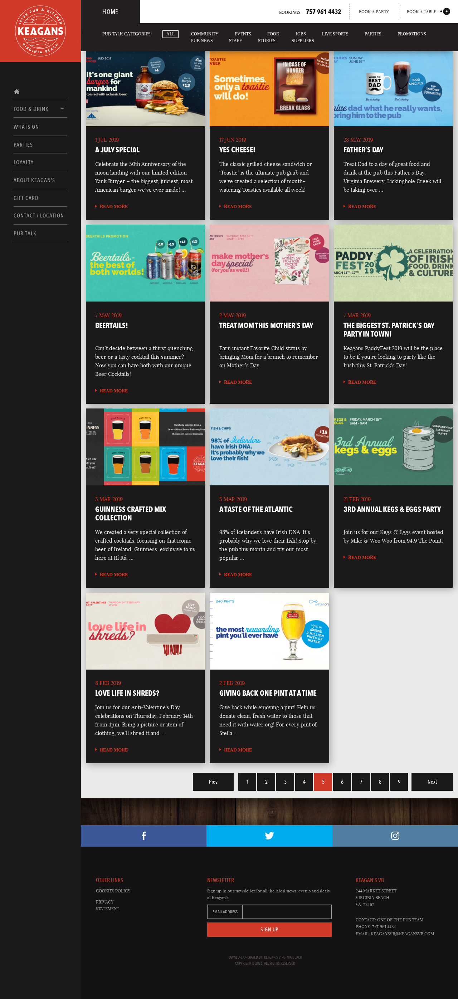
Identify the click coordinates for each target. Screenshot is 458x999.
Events (243, 33)
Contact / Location (39, 215)
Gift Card (26, 198)
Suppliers (303, 40)
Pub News (202, 40)
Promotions (412, 33)
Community (205, 33)
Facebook (143, 836)
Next (432, 782)
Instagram (395, 836)
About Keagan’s (34, 180)
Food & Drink (31, 109)
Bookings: (310, 11)
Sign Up (269, 929)
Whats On (26, 126)
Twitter (269, 836)
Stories (267, 40)
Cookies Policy (113, 890)
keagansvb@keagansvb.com (402, 933)
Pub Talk (25, 233)
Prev (213, 782)
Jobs (301, 33)
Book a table (421, 11)
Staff (235, 40)
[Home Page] (40, 31)
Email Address (225, 911)
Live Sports (335, 33)
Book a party (374, 11)
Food (273, 33)
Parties (23, 144)
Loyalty (24, 162)
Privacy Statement (107, 905)
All (170, 33)
